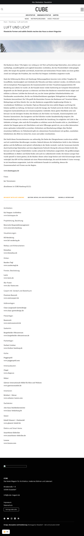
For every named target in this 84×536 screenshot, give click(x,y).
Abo (33, 2)
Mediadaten (39, 2)
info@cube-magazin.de (12, 495)
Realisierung (23, 525)
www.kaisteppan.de (11, 171)
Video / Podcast (53, 19)
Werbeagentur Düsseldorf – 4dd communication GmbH (44, 525)
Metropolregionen (38, 19)
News (27, 19)
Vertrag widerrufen (11, 509)
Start (5, 22)
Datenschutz (8, 505)
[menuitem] (33, 2)
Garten (55, 15)
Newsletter (48, 2)
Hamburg (12, 22)
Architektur (30, 15)
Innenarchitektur (44, 15)
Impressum (7, 502)
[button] (4, 519)
